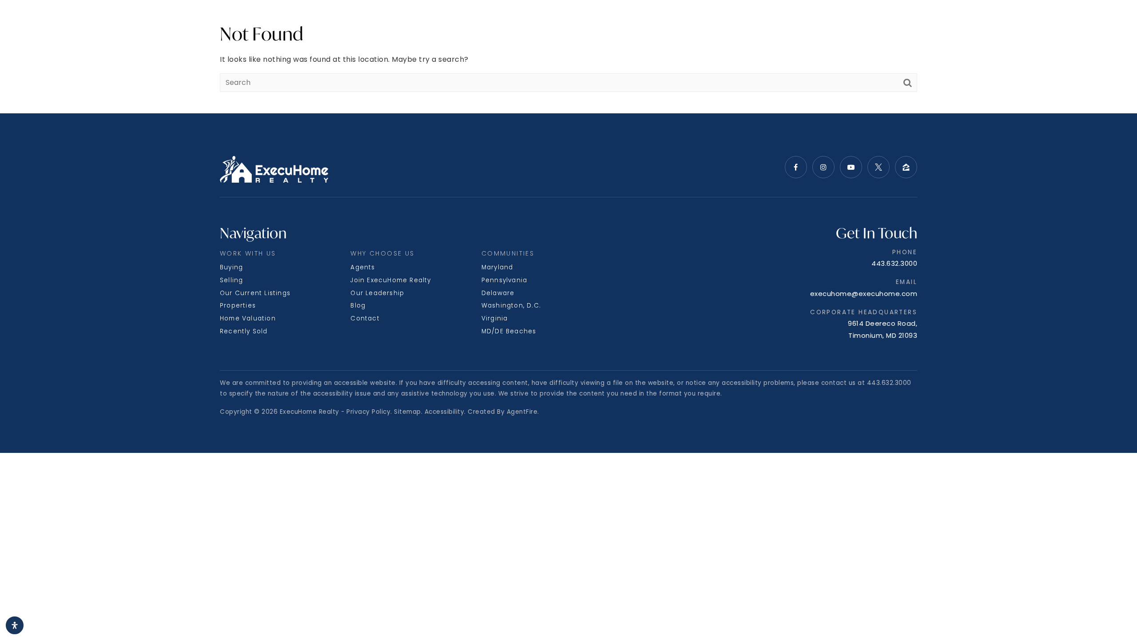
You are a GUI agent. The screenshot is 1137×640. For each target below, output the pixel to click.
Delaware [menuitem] (498, 293)
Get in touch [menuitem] (1082, 20)
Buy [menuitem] (81, 20)
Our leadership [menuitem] (377, 293)
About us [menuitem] (225, 20)
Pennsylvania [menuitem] (504, 280)
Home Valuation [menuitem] (248, 318)
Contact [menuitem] (364, 318)
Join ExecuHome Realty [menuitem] (390, 280)
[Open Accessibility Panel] (14, 625)
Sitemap (407, 412)
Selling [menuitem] (231, 280)
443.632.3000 (894, 263)
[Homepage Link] (569, 21)
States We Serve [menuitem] (157, 20)
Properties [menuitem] (238, 305)
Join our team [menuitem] (1016, 20)
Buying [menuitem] (231, 267)
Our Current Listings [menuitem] (255, 293)
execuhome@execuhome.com (864, 293)
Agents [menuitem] (362, 267)
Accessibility (445, 412)
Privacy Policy (368, 412)
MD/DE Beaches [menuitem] (509, 331)
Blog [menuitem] (358, 305)
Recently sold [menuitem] (244, 331)
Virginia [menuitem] (494, 318)
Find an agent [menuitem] (949, 20)
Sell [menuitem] (106, 20)
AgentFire (522, 412)
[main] (568, 56)
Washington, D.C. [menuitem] (511, 305)
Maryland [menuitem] (497, 267)
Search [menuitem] (43, 20)
